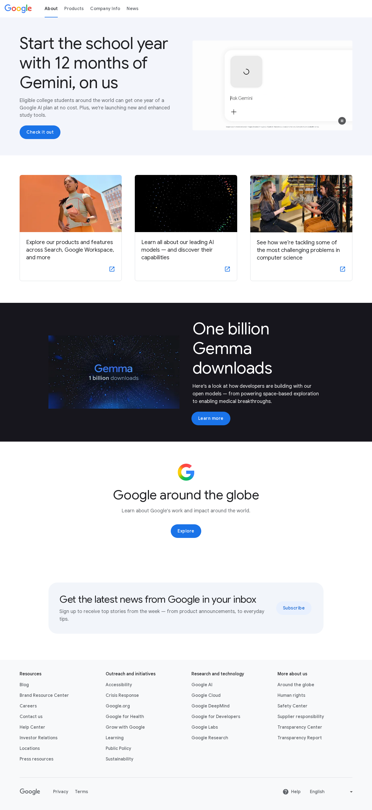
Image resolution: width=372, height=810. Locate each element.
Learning (115, 738)
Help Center (32, 727)
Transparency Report (300, 738)
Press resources (36, 759)
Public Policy (118, 748)
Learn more (211, 418)
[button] (342, 120)
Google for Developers (215, 716)
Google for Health (125, 716)
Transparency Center (300, 727)
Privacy (60, 791)
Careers (28, 706)
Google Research (209, 738)
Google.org (118, 706)
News (132, 8)
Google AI (201, 685)
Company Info (105, 8)
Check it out (40, 132)
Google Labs (204, 727)
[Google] (18, 8)
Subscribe (294, 608)
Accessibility (119, 685)
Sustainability (119, 759)
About (51, 8)
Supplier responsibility (301, 716)
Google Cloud (206, 695)
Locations (30, 748)
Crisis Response (122, 695)
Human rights (291, 695)
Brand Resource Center (44, 695)
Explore (186, 531)
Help (296, 791)
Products (74, 8)
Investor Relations (38, 738)
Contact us (31, 716)
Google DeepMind (210, 706)
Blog (24, 685)
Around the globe (296, 685)
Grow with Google (125, 727)
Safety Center (292, 706)
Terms (81, 791)
